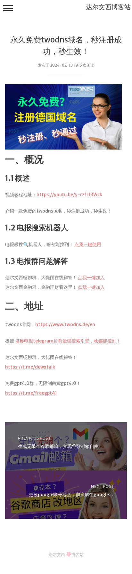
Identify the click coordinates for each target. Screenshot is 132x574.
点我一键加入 (91, 277)
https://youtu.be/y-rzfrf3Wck (69, 194)
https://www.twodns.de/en (65, 324)
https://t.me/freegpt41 (31, 393)
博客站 (77, 554)
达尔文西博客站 (108, 7)
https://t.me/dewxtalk (30, 367)
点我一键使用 (87, 244)
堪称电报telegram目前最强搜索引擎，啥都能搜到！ (68, 341)
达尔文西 (56, 554)
